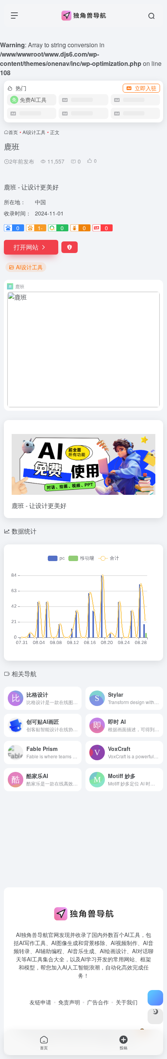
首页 (13, 132)
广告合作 (98, 1002)
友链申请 (40, 1002)
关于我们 (126, 1002)
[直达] (77, 698)
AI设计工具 (34, 132)
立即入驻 (146, 88)
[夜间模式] (155, 1016)
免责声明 (69, 1002)
